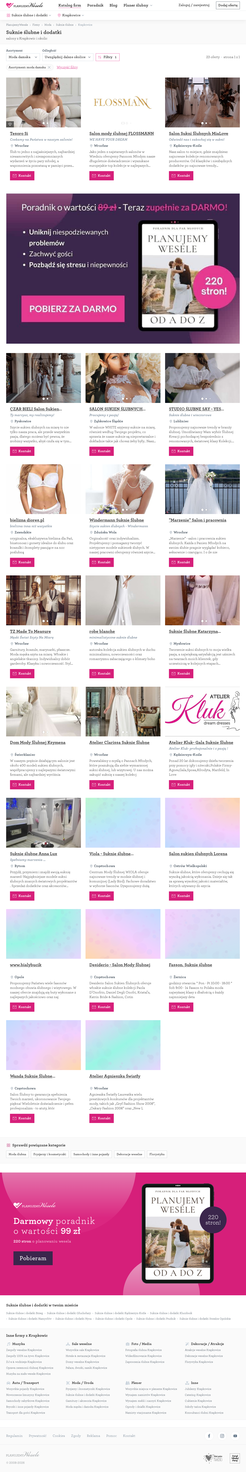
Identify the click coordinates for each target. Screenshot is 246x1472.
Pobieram (33, 1258)
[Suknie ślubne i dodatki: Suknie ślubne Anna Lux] (43, 823)
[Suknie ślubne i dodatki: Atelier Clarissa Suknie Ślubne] (123, 712)
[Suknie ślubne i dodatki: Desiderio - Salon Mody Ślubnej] (123, 934)
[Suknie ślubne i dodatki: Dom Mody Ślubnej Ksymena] (43, 712)
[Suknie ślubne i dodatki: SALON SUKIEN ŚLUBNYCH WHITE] (123, 378)
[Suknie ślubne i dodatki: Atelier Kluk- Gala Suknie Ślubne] (202, 712)
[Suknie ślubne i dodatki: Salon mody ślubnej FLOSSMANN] (123, 102)
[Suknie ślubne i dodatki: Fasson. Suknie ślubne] (202, 934)
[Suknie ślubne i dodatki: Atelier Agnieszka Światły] (123, 1045)
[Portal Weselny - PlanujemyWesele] (24, 5)
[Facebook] (209, 1436)
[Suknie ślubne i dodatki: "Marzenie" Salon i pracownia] (202, 489)
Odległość (49, 50)
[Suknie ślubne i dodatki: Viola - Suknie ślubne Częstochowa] (123, 823)
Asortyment (14, 50)
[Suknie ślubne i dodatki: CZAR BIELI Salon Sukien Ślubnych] (43, 378)
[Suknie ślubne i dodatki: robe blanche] (123, 600)
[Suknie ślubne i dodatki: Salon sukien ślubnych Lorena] (202, 823)
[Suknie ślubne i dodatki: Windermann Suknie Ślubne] (123, 489)
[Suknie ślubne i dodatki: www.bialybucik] (43, 934)
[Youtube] (235, 1436)
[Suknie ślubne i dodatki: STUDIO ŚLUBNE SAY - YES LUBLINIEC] (202, 378)
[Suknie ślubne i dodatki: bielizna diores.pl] (43, 489)
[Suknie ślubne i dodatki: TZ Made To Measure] (43, 600)
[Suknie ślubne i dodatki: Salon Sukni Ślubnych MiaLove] (202, 102)
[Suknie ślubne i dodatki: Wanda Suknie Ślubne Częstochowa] (43, 1045)
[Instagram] (222, 1436)
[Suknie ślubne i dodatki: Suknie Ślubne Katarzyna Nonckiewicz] (202, 600)
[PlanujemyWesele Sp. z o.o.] (22, 1454)
